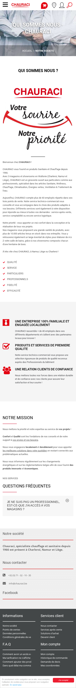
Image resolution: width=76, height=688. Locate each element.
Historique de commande (54, 657)
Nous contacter (49, 625)
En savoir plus (15, 684)
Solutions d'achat (50, 633)
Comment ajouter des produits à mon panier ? (27, 661)
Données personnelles (14, 633)
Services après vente (51, 629)
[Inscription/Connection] (61, 6)
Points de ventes (11, 629)
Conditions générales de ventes (19, 637)
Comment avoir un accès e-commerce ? (23, 654)
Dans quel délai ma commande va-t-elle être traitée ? (30, 665)
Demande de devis (50, 661)
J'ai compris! (63, 680)
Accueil (27, 50)
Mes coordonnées (50, 665)
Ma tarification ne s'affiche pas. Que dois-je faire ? (28, 657)
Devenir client (48, 637)
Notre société (10, 625)
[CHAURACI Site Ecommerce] (20, 6)
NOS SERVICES (10, 478)
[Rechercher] (69, 6)
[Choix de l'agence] (54, 6)
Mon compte (47, 654)
